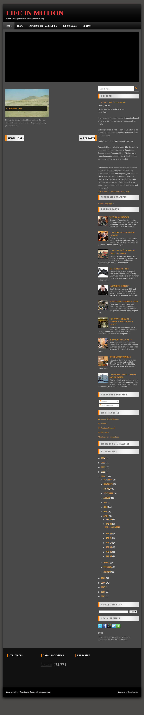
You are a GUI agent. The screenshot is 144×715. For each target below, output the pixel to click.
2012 (103, 467)
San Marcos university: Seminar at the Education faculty (121, 321)
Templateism (133, 692)
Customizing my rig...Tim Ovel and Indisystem (123, 376)
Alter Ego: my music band (108, 437)
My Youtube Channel (106, 428)
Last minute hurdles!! (120, 286)
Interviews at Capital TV (120, 339)
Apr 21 (109, 538)
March (107, 562)
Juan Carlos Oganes (113, 103)
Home (9, 26)
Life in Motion (35, 13)
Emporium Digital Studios (43, 26)
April (106, 516)
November (108, 484)
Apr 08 (109, 547)
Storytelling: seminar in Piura (124, 301)
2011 (103, 471)
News (20, 26)
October (107, 488)
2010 (103, 476)
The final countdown (119, 217)
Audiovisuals (70, 26)
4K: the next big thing (119, 268)
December (108, 479)
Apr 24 (109, 524)
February (108, 567)
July (106, 502)
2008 (103, 582)
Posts (104, 401)
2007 (103, 587)
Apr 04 (109, 556)
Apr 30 (109, 519)
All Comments (107, 405)
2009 (103, 578)
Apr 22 (109, 533)
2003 (103, 596)
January (107, 571)
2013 (103, 462)
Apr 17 (109, 542)
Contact (87, 26)
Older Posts (87, 138)
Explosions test (14, 108)
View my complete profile (114, 192)
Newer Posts (16, 138)
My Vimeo (102, 423)
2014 (103, 458)
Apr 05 (109, 551)
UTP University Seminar (120, 357)
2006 (103, 591)
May (105, 511)
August (107, 497)
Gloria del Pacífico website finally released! (122, 252)
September (109, 493)
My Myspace (103, 432)
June (106, 507)
